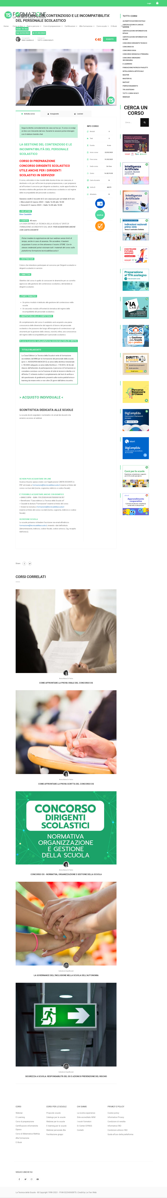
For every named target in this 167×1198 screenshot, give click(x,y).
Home (6, 26)
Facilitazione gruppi (54, 1134)
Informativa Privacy (116, 1117)
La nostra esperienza (86, 1113)
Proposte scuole (53, 1113)
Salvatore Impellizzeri (66, 971)
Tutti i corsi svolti (45, 40)
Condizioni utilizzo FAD (118, 1130)
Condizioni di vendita (116, 1121)
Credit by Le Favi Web (87, 1192)
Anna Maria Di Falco (66, 678)
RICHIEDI (29, 465)
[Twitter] (30, 563)
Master (126, 75)
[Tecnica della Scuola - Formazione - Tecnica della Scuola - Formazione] (25, 17)
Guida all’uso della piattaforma (120, 1134)
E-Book (114, 26)
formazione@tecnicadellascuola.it (46, 485)
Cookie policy (113, 1113)
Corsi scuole (102, 26)
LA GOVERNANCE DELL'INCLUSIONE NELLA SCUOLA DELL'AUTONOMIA (66, 975)
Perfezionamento (130, 86)
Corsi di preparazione (52, 26)
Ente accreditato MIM (86, 1117)
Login (149, 3)
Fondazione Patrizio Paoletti (135, 67)
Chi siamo (125, 26)
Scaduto (109, 39)
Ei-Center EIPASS (84, 1126)
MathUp (126, 82)
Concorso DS (128, 47)
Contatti (80, 1130)
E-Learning (127, 64)
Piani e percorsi (33, 26)
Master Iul (127, 78)
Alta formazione (85, 26)
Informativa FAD (114, 1126)
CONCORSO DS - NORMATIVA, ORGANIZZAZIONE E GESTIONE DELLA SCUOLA (66, 874)
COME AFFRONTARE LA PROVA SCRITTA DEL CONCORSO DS (66, 784)
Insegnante (26, 38)
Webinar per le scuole (55, 1121)
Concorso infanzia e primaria (135, 54)
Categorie (41, 38)
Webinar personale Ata (56, 1130)
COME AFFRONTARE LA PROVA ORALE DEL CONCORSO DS (66, 683)
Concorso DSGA (129, 50)
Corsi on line (18, 26)
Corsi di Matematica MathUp (28, 1134)
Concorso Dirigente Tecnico (135, 43)
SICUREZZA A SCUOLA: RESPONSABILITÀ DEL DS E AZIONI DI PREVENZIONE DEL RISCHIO (66, 1076)
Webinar (126, 97)
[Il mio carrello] (157, 3)
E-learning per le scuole (56, 1126)
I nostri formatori (84, 1121)
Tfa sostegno (128, 89)
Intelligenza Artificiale (133, 71)
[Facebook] (24, 563)
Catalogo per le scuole (56, 1117)
